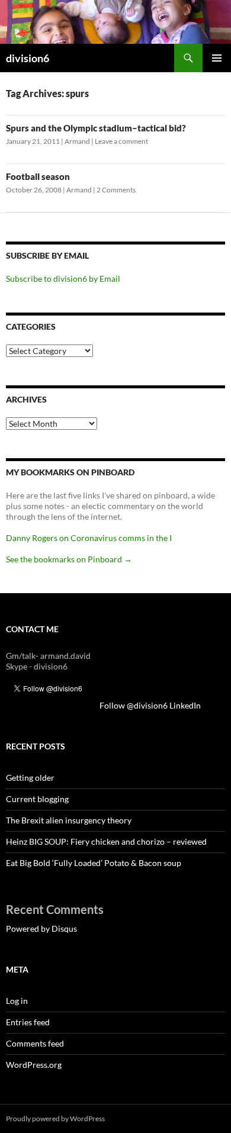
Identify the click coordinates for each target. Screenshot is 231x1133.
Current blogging (37, 799)
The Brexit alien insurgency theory (68, 820)
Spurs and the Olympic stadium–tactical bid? (96, 128)
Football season (38, 176)
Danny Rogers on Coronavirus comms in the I (89, 538)
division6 (27, 58)
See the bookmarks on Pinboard (69, 559)
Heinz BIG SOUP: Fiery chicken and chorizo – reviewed (106, 841)
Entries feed (28, 1022)
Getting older (30, 777)
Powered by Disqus (41, 928)
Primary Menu (217, 58)
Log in (17, 1001)
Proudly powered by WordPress (55, 1118)
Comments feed (35, 1043)
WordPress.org (34, 1065)
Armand (77, 141)
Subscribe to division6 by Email (63, 278)
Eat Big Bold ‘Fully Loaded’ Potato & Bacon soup (93, 863)
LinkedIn (117, 705)
